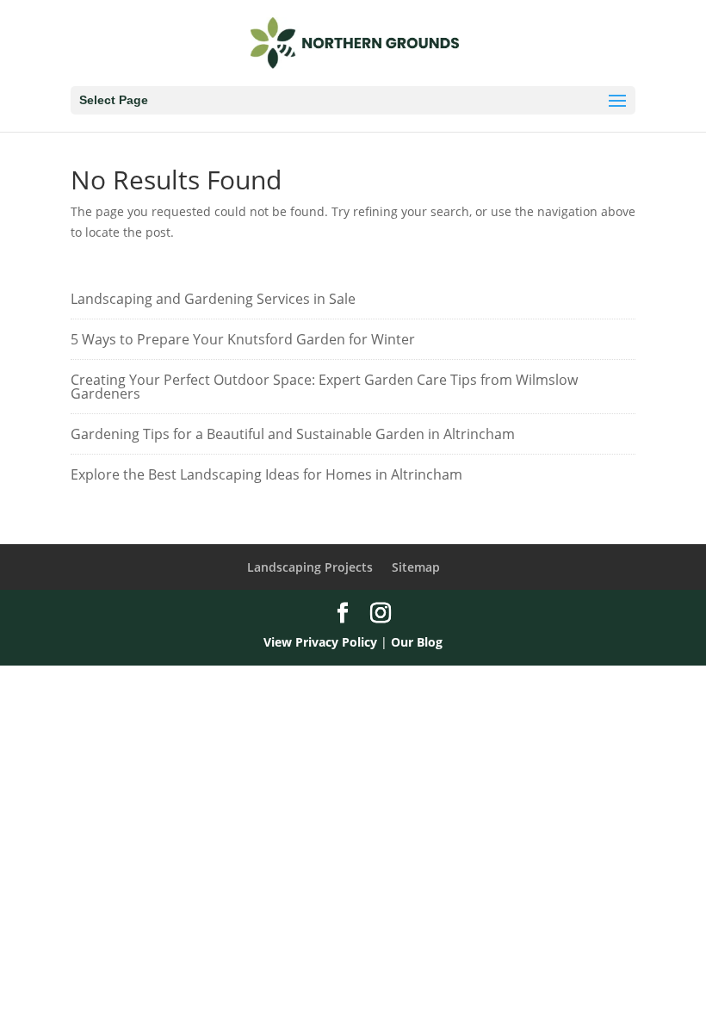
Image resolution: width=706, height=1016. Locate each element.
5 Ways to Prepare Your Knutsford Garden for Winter (243, 339)
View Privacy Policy (320, 642)
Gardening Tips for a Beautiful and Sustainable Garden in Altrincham (293, 433)
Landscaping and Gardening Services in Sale (213, 298)
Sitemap (416, 567)
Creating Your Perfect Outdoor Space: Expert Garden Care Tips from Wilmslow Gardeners (324, 386)
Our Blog (417, 642)
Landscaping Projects (310, 567)
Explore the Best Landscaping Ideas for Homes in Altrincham (266, 474)
